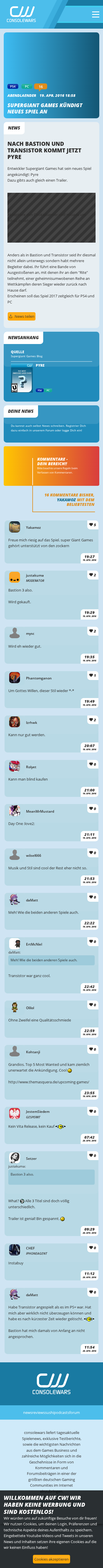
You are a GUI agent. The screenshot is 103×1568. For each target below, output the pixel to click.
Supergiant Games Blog (26, 356)
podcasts (61, 1412)
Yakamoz (66, 499)
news (27, 1412)
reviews (38, 1412)
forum (74, 1412)
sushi (49, 1412)
